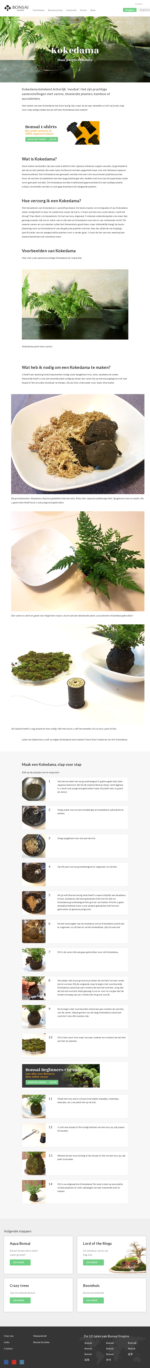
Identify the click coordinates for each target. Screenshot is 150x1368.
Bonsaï (110, 1342)
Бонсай (132, 1342)
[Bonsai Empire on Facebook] (6, 1362)
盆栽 (87, 1359)
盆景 (130, 1354)
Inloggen (130, 10)
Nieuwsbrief (40, 1335)
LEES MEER (19, 1262)
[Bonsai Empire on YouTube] (14, 1362)
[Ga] (144, 4)
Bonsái (88, 1342)
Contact (8, 1348)
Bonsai (88, 1348)
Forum (83, 10)
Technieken (38, 10)
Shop (93, 10)
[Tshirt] (60, 133)
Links (7, 1342)
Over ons (9, 1335)
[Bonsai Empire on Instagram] (22, 1362)
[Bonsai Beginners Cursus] (61, 1075)
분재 (108, 1359)
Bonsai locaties (41, 1342)
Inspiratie (71, 10)
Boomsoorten (55, 10)
